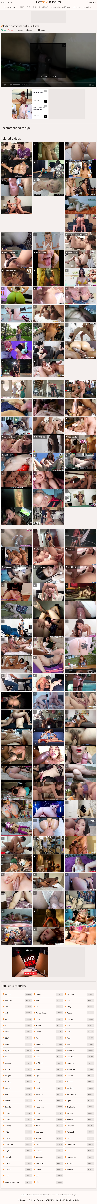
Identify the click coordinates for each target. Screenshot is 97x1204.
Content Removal (36, 1200)
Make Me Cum (38, 92)
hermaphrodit (87, 7)
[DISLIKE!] (9, 30)
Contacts (22, 1200)
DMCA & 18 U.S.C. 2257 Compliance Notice (63, 1200)
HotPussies (48, 2)
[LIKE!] (2, 30)
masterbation (55, 7)
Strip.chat (36, 100)
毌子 (28, 7)
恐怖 (34, 7)
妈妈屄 (21, 7)
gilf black (66, 7)
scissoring (76, 7)
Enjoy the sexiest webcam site (39, 108)
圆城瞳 (45, 7)
